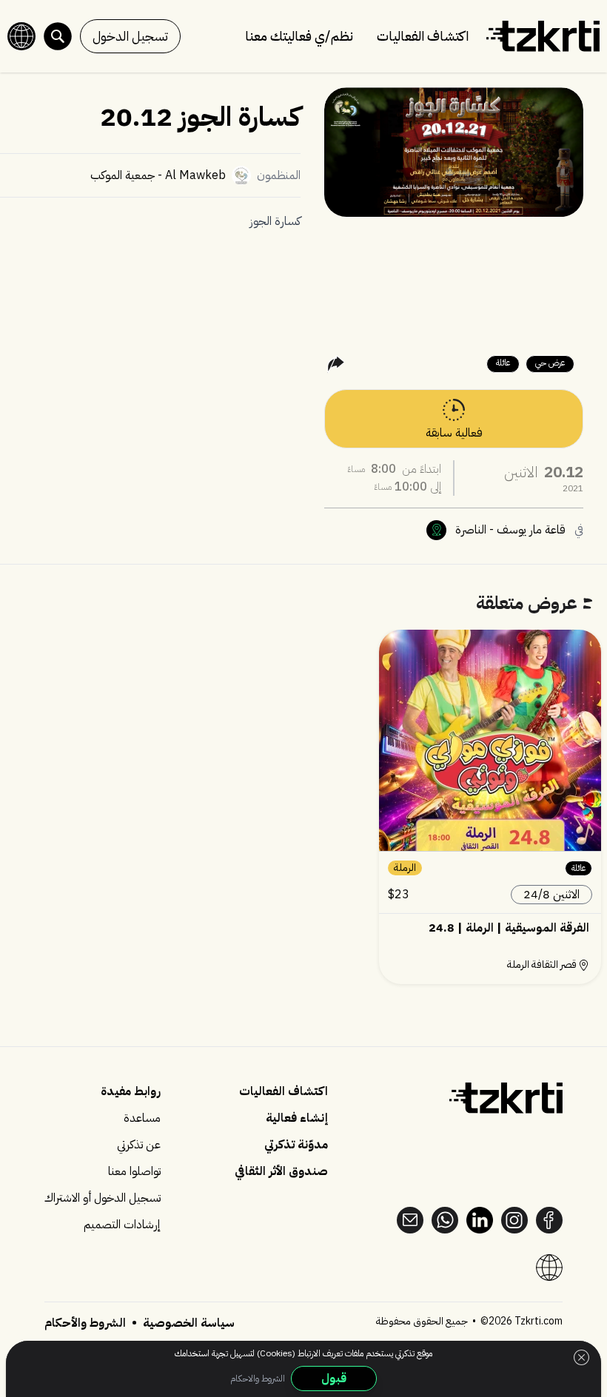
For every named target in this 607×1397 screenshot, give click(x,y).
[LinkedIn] (479, 1220)
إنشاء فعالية (297, 1118)
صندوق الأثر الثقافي (281, 1171)
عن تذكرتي (139, 1145)
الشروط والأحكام (85, 1323)
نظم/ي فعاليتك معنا (299, 36)
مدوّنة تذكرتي (296, 1145)
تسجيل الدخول (130, 36)
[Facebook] (549, 1220)
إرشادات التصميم (122, 1224)
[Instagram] (514, 1220)
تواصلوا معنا (134, 1171)
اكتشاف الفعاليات (423, 36)
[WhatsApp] (445, 1220)
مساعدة (142, 1118)
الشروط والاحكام (257, 1378)
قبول (333, 1378)
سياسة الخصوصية (187, 1323)
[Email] (410, 1220)
